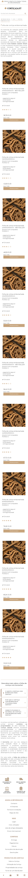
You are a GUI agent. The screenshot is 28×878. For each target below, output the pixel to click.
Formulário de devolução (14, 849)
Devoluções (14, 852)
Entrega (14, 840)
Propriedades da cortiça (14, 867)
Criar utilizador (14, 825)
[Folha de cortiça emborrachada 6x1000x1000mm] (14, 554)
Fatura (14, 846)
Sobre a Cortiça (14, 861)
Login (14, 822)
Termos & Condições (14, 809)
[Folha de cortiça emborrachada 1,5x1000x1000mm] (14, 143)
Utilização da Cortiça (14, 864)
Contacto (14, 803)
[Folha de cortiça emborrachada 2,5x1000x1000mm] (14, 280)
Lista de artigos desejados (14, 828)
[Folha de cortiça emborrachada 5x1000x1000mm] (14, 485)
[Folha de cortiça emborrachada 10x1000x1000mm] (14, 622)
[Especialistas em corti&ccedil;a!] (14, 8)
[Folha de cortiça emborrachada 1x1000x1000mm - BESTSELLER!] (14, 74)
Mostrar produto (14, 120)
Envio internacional (14, 831)
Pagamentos (14, 843)
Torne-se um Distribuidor (14, 870)
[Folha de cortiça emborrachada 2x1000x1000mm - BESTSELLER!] (14, 211)
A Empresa (14, 806)
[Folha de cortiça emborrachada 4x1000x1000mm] (14, 417)
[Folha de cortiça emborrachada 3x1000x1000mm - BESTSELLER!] (14, 348)
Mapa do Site (14, 813)
